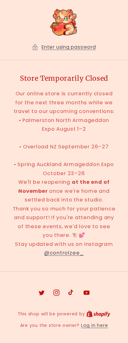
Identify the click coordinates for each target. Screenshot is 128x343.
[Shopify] (98, 314)
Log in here (94, 325)
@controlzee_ (64, 252)
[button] (64, 47)
